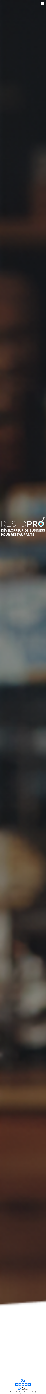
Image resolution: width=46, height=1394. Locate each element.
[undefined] (35, 1392)
